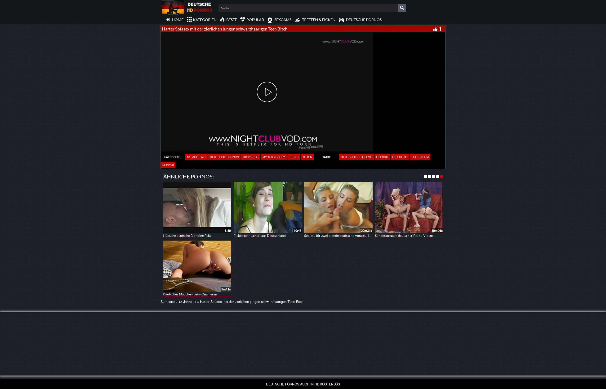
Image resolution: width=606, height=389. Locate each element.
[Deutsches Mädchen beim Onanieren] (197, 266)
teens (294, 157)
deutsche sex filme (356, 157)
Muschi (168, 165)
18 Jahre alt (196, 157)
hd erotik (400, 157)
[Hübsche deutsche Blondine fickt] (197, 207)
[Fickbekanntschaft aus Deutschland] (268, 207)
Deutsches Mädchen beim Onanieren (190, 294)
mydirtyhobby (274, 157)
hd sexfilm (420, 157)
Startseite (167, 301)
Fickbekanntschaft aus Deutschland (260, 235)
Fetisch (382, 157)
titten (307, 157)
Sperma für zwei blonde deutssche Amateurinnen (340, 235)
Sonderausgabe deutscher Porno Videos (404, 235)
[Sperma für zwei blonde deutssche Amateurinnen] (338, 207)
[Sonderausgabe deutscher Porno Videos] (409, 207)
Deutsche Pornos (224, 157)
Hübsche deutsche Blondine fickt (187, 235)
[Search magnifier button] (402, 8)
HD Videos (250, 157)
